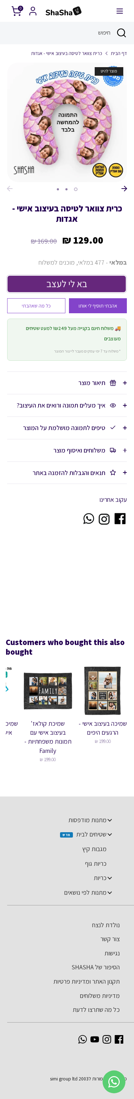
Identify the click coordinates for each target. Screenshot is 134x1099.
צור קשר (110, 939)
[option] (67, 122)
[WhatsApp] (82, 1039)
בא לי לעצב (66, 283)
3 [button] (58, 189)
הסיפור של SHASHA (95, 967)
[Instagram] (107, 1039)
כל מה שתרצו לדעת (96, 1009)
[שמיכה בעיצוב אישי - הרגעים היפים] (103, 690)
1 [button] (76, 189)
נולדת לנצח (106, 925)
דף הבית (119, 53)
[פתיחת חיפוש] (122, 32)
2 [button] (66, 189)
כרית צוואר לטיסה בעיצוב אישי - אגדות (66, 53)
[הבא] (124, 188)
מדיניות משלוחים (100, 995)
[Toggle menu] (109, 820)
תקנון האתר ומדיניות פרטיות (86, 981)
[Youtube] (94, 1039)
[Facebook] (119, 1039)
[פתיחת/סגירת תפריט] (120, 11)
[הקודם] (10, 188)
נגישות (112, 953)
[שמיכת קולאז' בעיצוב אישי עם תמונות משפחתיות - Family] (48, 690)
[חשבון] (33, 9)
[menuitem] (63, 820)
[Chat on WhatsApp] (88, 523)
